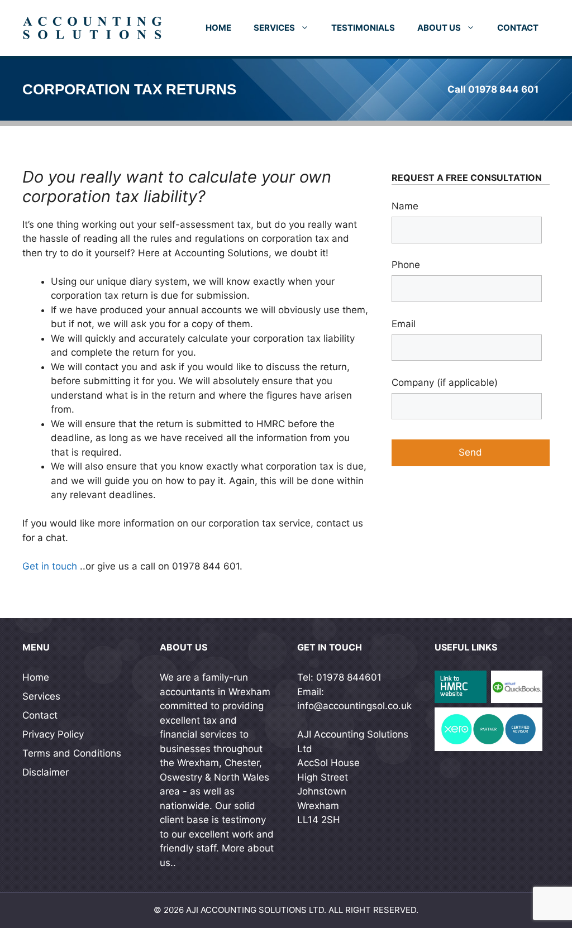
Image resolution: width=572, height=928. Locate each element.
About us (439, 27)
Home (218, 27)
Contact (517, 27)
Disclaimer (45, 772)
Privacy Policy (53, 734)
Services (274, 27)
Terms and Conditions (71, 753)
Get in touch (49, 566)
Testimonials (363, 27)
